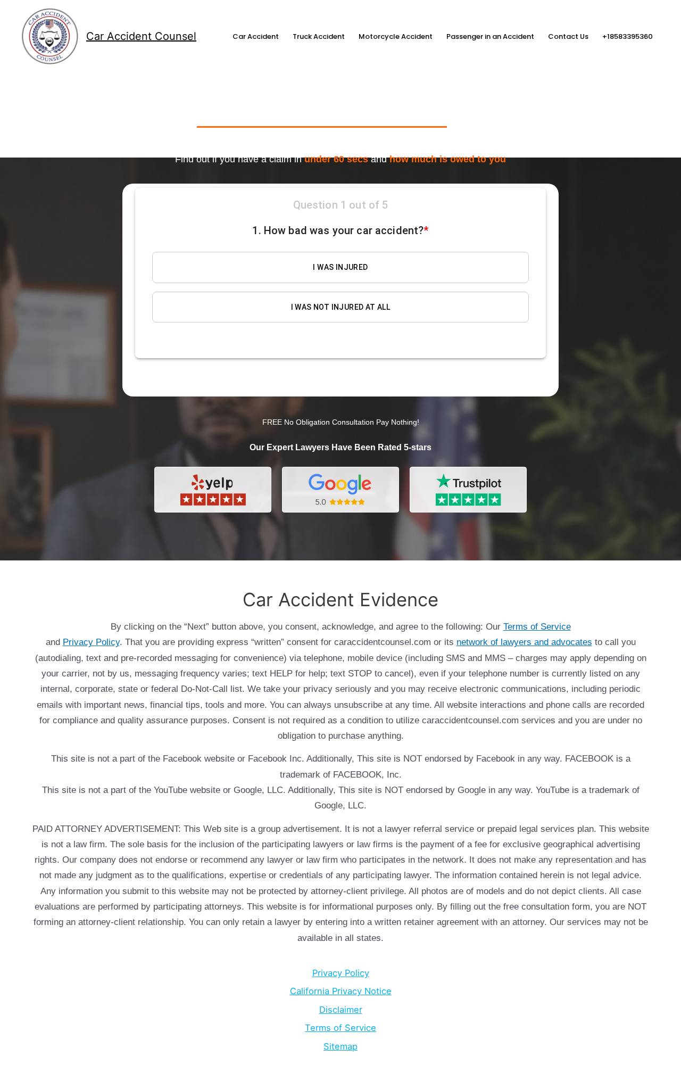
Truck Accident (319, 36)
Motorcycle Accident (396, 36)
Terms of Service (537, 627)
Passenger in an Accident (490, 36)
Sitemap (340, 1046)
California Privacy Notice (341, 991)
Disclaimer (340, 1009)
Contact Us (568, 36)
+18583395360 (627, 36)
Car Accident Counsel (141, 36)
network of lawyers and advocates (524, 642)
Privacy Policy (91, 642)
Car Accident (255, 36)
